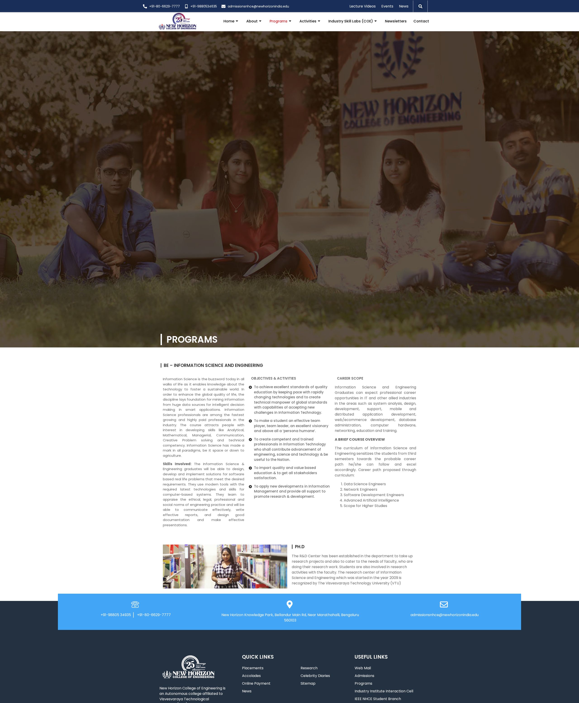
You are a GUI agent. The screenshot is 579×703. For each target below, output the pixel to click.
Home (228, 21)
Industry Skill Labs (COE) (350, 21)
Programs (278, 21)
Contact (421, 21)
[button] (420, 6)
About (252, 21)
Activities (307, 21)
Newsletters (396, 21)
